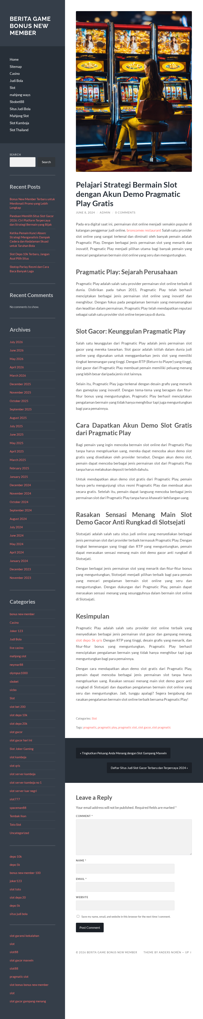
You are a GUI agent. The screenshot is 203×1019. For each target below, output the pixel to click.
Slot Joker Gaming (22, 749)
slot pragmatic (161, 727)
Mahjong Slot (19, 116)
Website (82, 897)
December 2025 (20, 384)
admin (105, 212)
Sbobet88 (17, 102)
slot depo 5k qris (89, 640)
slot (12, 944)
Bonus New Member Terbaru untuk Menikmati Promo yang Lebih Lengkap (32, 203)
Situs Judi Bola (20, 109)
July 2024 (16, 527)
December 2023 (20, 569)
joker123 (16, 881)
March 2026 (18, 375)
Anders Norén (170, 952)
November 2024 (20, 493)
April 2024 (17, 552)
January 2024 (19, 561)
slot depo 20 (18, 897)
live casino (16, 648)
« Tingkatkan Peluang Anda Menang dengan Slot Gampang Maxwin (123, 753)
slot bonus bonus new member (29, 984)
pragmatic (90, 727)
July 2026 (16, 342)
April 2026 (17, 367)
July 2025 (16, 426)
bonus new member (22, 614)
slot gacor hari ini (21, 740)
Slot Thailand (19, 130)
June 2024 (17, 535)
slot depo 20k (18, 723)
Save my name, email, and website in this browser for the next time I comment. (125, 916)
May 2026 (16, 359)
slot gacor (16, 732)
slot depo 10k (18, 715)
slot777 (15, 799)
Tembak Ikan (18, 816)
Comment (84, 816)
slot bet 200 (18, 706)
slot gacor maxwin (21, 960)
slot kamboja (18, 757)
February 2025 (19, 468)
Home (14, 59)
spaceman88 (18, 807)
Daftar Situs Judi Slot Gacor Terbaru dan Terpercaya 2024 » (149, 768)
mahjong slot (18, 656)
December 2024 (20, 485)
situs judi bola (19, 914)
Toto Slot (15, 824)
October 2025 (19, 401)
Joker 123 (16, 631)
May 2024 (16, 544)
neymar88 (16, 664)
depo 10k (16, 856)
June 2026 (17, 350)
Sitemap (16, 66)
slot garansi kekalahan (24, 935)
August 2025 (18, 418)
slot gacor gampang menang (28, 1001)
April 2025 (17, 451)
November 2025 (20, 392)
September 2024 (21, 510)
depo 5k (15, 864)
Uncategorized (19, 833)
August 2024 (18, 519)
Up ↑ (188, 952)
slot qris (15, 765)
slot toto (15, 889)
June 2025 (17, 434)
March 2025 (18, 460)
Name (81, 860)
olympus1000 (19, 673)
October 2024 (19, 502)
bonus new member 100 (25, 873)
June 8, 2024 (85, 212)
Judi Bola (16, 81)
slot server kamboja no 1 (26, 782)
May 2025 (16, 443)
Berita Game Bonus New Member (30, 25)
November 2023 (20, 577)
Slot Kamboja (19, 123)
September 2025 (21, 409)
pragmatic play (107, 727)
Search (15, 154)
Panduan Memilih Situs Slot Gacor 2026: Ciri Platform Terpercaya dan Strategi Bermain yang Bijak (32, 220)
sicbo (13, 690)
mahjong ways (20, 95)
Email (81, 878)
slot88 (14, 952)
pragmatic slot (19, 976)
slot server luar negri (23, 791)
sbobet (14, 681)
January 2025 (19, 476)
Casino (15, 73)
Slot (12, 88)
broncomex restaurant (144, 230)
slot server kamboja (22, 774)
